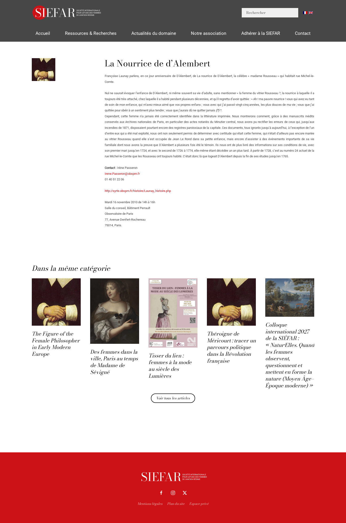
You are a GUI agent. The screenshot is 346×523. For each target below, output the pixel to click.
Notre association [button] (208, 33)
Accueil (43, 33)
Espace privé (199, 503)
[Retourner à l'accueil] (67, 12)
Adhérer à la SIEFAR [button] (260, 33)
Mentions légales (149, 503)
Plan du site (176, 503)
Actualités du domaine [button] (153, 33)
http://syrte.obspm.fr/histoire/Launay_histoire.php (138, 191)
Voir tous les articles (173, 398)
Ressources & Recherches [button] (91, 33)
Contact (302, 33)
